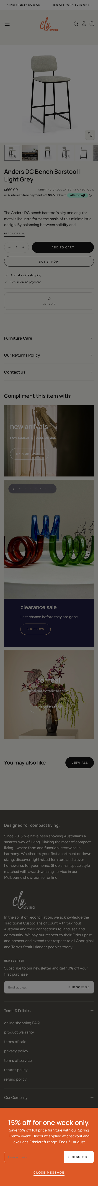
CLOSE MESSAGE (49, 1172)
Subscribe (79, 1157)
